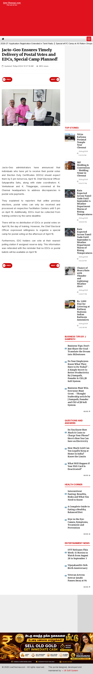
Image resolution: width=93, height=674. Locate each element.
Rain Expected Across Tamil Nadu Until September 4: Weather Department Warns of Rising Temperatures (84, 202)
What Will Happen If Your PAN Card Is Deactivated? (79, 466)
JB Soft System (70, 670)
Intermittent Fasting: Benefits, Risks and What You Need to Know (78, 495)
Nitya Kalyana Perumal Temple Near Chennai (81, 141)
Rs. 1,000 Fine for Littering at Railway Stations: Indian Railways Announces (83, 310)
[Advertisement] (59, 18)
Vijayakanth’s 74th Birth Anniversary (78, 566)
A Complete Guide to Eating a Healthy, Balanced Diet (79, 509)
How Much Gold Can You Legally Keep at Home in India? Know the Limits (78, 452)
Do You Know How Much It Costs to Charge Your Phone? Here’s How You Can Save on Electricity (78, 435)
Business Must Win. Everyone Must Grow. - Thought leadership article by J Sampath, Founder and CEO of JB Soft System (79, 396)
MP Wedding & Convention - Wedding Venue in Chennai (83, 169)
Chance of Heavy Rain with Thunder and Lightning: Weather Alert (83, 277)
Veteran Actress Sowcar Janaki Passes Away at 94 (77, 578)
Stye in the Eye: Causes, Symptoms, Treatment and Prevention (78, 523)
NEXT (53, 79)
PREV (8, 79)
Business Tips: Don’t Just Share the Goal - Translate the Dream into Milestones (79, 350)
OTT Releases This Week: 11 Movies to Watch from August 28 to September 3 (78, 554)
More (86, 411)
